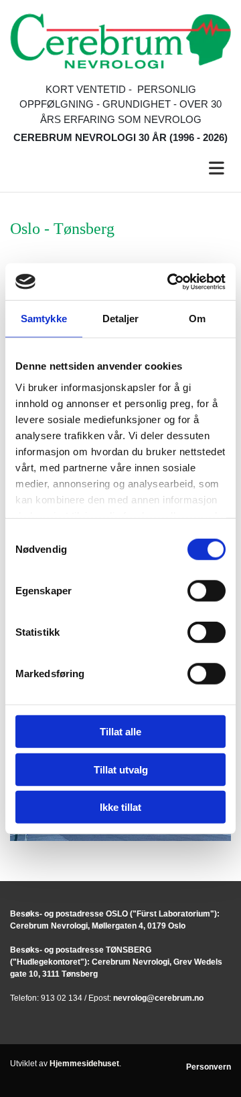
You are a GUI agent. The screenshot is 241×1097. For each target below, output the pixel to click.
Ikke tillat (120, 807)
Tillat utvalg (121, 769)
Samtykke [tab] (44, 318)
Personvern (208, 1067)
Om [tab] (197, 318)
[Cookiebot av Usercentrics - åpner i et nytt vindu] (170, 281)
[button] (120, 168)
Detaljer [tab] (120, 318)
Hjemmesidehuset (84, 1063)
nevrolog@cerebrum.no (158, 998)
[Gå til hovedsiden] (120, 41)
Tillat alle (120, 731)
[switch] (206, 591)
